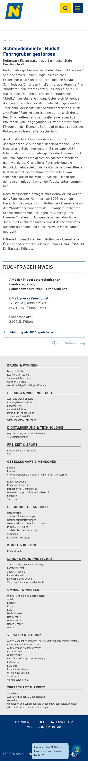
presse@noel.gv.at (34, 298)
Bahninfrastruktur (17, 651)
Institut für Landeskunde (20, 412)
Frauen (11, 471)
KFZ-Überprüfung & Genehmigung (26, 658)
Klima (10, 606)
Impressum (35, 727)
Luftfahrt (12, 665)
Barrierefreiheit (30, 722)
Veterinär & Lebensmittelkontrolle (25, 582)
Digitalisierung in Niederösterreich (26, 433)
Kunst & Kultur (15, 551)
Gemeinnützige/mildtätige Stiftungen (27, 385)
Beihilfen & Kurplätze (18, 537)
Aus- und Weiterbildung (20, 398)
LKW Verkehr (14, 662)
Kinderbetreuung (16, 481)
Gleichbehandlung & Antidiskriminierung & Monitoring (37, 474)
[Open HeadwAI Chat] (76, 749)
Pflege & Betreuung (17, 526)
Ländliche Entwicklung (19, 578)
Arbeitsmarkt (14, 693)
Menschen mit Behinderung (22, 488)
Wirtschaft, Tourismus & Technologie (27, 707)
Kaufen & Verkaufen (18, 374)
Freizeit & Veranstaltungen (21, 450)
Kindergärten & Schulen (20, 402)
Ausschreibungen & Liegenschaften (26, 696)
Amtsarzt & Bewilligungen (21, 516)
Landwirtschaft (15, 575)
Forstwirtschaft (15, 568)
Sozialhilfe (12, 534)
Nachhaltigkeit (15, 613)
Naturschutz (14, 616)
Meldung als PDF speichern (31, 332)
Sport (10, 454)
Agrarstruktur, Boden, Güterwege (25, 564)
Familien (11, 467)
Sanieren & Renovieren (19, 378)
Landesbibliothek (16, 409)
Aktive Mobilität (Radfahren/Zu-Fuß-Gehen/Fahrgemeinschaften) (43, 641)
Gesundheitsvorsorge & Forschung (26, 523)
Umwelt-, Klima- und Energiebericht (26, 595)
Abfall (10, 599)
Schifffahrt (13, 676)
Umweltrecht (14, 620)
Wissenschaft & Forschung (21, 419)
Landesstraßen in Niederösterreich (26, 644)
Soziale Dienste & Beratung (22, 530)
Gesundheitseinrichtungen (21, 519)
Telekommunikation (17, 437)
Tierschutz (13, 499)
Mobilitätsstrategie (17, 669)
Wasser (11, 627)
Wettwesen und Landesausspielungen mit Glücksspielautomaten (42, 703)
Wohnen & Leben (16, 381)
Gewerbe (12, 700)
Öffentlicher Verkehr (18, 672)
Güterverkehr (14, 655)
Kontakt (55, 727)
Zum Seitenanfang (70, 343)
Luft (9, 609)
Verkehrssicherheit (17, 679)
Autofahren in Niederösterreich (24, 648)
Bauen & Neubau (16, 371)
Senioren (12, 495)
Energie (11, 602)
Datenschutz (61, 722)
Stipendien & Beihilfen (19, 416)
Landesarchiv (14, 405)
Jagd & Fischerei (16, 571)
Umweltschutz (15, 623)
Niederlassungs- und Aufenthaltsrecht (28, 492)
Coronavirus (14, 512)
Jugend (11, 478)
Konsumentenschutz (18, 485)
